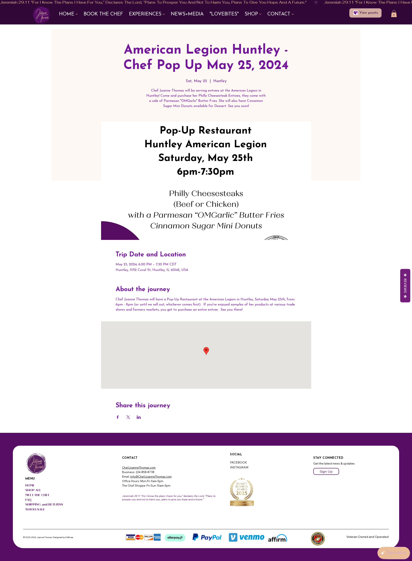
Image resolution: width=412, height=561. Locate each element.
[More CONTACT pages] (293, 14)
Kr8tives (69, 537)
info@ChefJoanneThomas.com (151, 476)
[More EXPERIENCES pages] (164, 14)
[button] (394, 13)
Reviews (405, 285)
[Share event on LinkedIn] (139, 417)
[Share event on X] (128, 417)
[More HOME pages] (77, 14)
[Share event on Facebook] (118, 417)
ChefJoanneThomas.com (139, 467)
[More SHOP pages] (260, 14)
